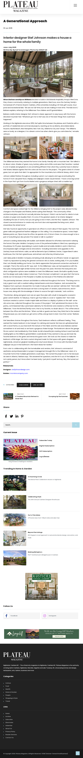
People (8, 695)
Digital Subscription (46, 446)
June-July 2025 (37, 385)
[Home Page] (20, 3)
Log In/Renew (44, 457)
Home (8, 713)
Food (7, 686)
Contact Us (10, 737)
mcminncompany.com (19, 373)
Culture (8, 683)
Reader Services (11, 734)
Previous (2, 587)
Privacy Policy (10, 731)
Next (81, 587)
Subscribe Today (45, 440)
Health (8, 689)
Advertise (9, 725)
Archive (8, 716)
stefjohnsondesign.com (21, 369)
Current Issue (10, 432)
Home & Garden (23, 385)
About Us (9, 728)
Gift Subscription (45, 451)
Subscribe (9, 719)
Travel (8, 701)
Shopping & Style (12, 698)
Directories (9, 722)
